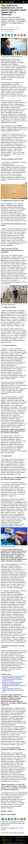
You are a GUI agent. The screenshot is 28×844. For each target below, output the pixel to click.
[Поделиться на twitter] (12, 35)
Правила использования (20, 837)
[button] (26, 183)
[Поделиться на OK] (18, 35)
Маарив (10, 811)
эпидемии (16, 27)
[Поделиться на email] (15, 35)
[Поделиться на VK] (21, 35)
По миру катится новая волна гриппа (12, 682)
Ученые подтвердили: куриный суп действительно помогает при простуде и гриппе (13, 690)
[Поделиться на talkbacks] (24, 35)
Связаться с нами (19, 839)
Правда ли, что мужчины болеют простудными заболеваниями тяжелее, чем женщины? (14, 685)
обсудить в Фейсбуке (18, 832)
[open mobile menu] (2, 2)
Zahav (6, 2)
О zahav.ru (4, 837)
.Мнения (11, 2)
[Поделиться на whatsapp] (6, 35)
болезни (11, 27)
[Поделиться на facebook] (2, 35)
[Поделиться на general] (9, 35)
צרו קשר (3, 841)
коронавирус (5, 27)
